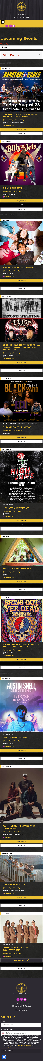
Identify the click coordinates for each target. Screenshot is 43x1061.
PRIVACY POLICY (21, 1010)
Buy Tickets (21, 129)
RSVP (22, 205)
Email (3, 1021)
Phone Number (7, 1029)
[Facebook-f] (6, 26)
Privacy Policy (8, 1047)
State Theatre (9, 125)
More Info (21, 133)
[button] (2, 22)
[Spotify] (13, 26)
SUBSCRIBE (8, 1051)
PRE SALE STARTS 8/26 (21, 960)
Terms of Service (24, 1045)
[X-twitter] (10, 26)
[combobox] (3, 1033)
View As (4, 44)
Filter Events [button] (11, 55)
